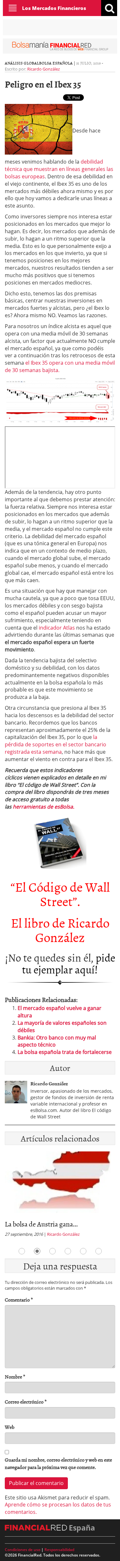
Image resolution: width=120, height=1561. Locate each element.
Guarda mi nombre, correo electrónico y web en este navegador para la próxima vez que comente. (58, 1463)
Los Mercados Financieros (54, 8)
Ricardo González (43, 69)
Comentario (19, 1299)
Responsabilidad (59, 1549)
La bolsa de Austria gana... (41, 1223)
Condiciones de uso (22, 1549)
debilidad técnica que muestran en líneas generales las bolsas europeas (59, 169)
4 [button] (68, 1251)
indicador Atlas (57, 627)
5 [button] (83, 1251)
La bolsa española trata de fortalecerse (65, 1052)
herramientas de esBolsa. (43, 806)
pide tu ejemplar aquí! (68, 963)
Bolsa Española (56, 63)
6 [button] (98, 1251)
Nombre (15, 1376)
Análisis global (22, 63)
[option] (60, 1196)
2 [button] (37, 1251)
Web (9, 1427)
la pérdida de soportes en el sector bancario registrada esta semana (55, 744)
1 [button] (22, 1251)
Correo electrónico (26, 1401)
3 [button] (52, 1251)
